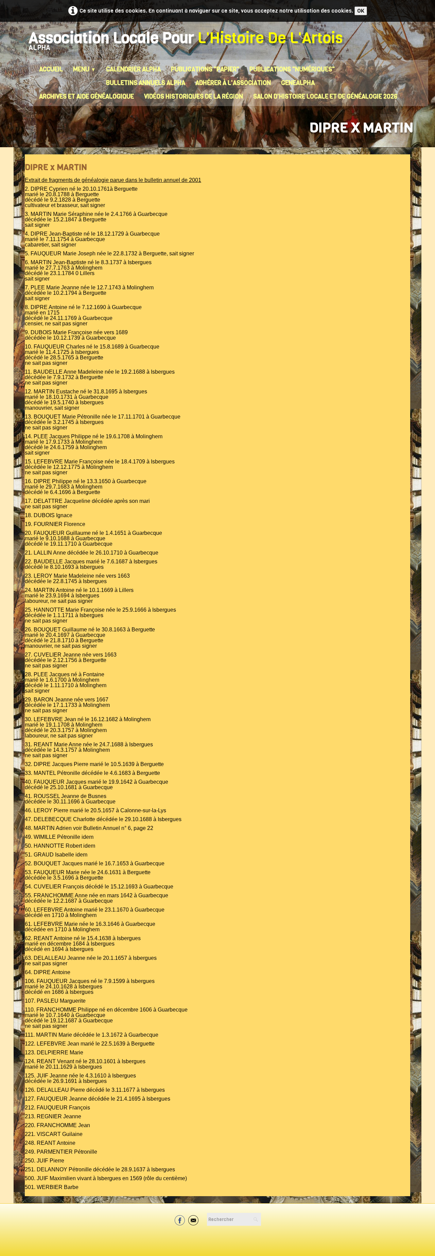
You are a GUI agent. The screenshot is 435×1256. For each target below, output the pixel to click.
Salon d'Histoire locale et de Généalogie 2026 (325, 96)
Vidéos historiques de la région (193, 96)
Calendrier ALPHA (133, 69)
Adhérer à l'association (233, 83)
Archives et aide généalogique (86, 96)
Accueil (51, 69)
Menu (84, 69)
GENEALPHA (298, 83)
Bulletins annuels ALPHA (145, 83)
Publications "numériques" (292, 69)
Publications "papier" (205, 69)
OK (360, 10)
